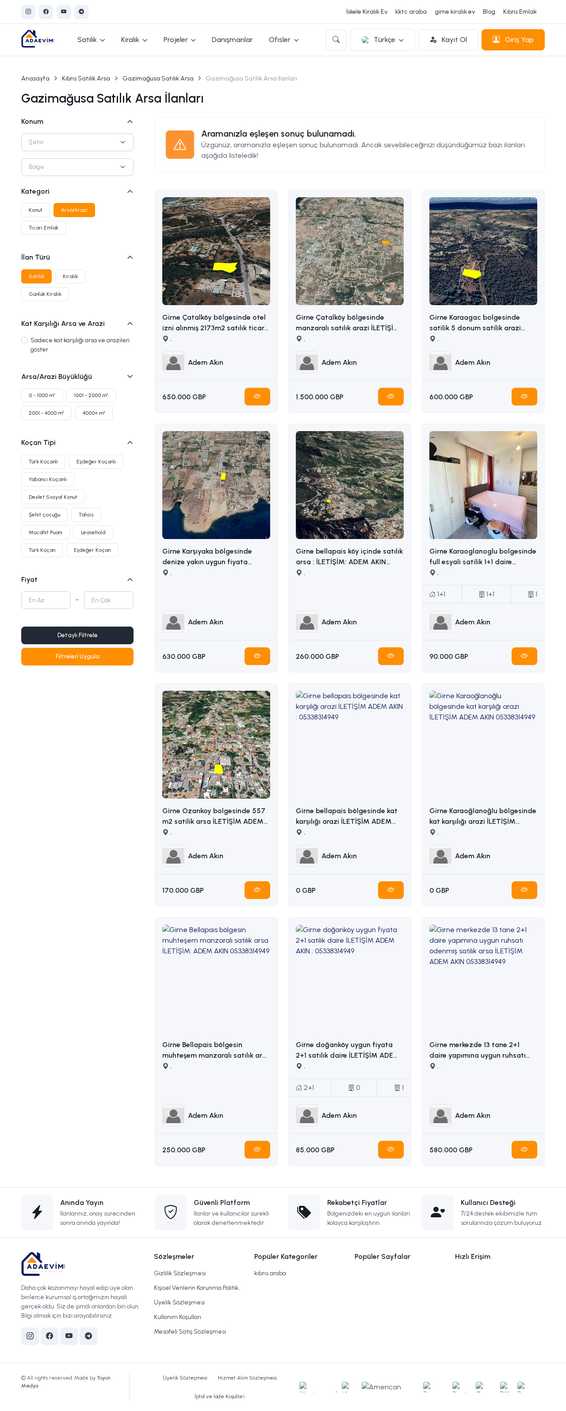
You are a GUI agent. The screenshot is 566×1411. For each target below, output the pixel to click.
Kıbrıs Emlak (520, 11)
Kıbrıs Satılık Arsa (86, 78)
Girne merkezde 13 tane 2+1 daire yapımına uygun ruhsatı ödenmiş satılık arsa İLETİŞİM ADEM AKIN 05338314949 (478, 1050)
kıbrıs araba (270, 1273)
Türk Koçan (42, 550)
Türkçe (384, 39)
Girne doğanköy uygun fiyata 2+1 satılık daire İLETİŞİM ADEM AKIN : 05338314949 (348, 1050)
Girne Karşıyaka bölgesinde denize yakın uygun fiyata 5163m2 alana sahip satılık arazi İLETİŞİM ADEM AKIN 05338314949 (215, 557)
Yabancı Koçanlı (48, 479)
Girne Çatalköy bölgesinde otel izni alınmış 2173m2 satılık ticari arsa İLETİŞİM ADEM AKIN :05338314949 (214, 323)
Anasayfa (35, 78)
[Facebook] (46, 12)
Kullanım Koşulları (177, 1317)
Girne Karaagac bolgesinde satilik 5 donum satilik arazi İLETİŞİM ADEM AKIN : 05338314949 (475, 323)
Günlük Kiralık (45, 294)
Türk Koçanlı (43, 462)
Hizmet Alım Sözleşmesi (247, 1378)
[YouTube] (64, 12)
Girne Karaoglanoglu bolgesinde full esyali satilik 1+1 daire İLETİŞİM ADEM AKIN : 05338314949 (482, 557)
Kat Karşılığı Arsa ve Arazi (63, 323)
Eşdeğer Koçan (92, 550)
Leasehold (93, 532)
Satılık (36, 276)
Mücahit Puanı (45, 532)
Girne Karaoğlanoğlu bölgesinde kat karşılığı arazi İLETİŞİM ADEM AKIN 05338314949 (482, 817)
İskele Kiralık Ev (366, 11)
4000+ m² (94, 413)
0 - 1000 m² (42, 395)
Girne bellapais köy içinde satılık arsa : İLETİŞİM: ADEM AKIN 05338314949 (349, 557)
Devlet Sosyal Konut (53, 497)
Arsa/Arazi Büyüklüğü (56, 376)
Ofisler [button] (280, 39)
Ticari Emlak (43, 228)
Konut (35, 210)
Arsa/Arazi (74, 210)
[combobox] (77, 142)
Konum (32, 121)
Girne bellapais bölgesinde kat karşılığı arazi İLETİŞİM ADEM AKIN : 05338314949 (347, 817)
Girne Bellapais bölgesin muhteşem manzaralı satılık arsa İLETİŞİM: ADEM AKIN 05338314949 (216, 1050)
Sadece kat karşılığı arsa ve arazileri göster (80, 344)
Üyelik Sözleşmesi (179, 1302)
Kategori (35, 191)
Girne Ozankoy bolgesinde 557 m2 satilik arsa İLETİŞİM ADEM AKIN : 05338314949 (213, 817)
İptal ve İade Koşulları (220, 1396)
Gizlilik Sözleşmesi (180, 1273)
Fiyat (29, 579)
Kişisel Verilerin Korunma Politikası (199, 1288)
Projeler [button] (176, 39)
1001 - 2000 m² (91, 395)
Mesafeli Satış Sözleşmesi (190, 1331)
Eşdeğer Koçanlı (96, 462)
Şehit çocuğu (44, 515)
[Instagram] (28, 12)
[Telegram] (81, 12)
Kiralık (70, 276)
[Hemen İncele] (257, 396)
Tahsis (86, 515)
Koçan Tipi (38, 442)
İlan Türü (35, 257)
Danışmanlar (232, 39)
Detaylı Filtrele (77, 635)
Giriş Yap (518, 39)
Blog (489, 11)
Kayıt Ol (453, 39)
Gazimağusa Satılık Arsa (158, 78)
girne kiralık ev (455, 11)
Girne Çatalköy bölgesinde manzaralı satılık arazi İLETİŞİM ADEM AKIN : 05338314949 (348, 323)
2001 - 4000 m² (46, 413)
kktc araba (411, 11)
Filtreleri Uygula (77, 656)
